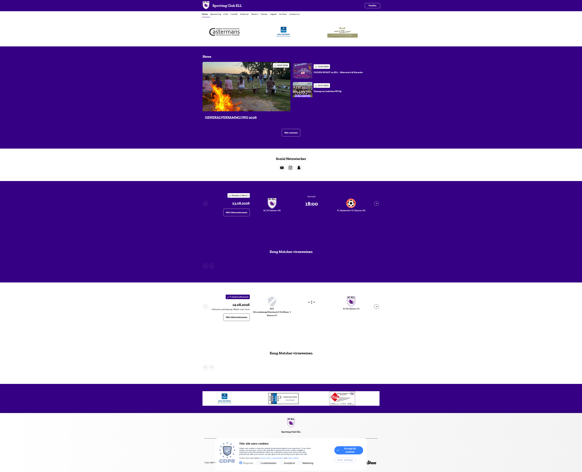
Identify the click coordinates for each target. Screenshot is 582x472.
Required (248, 463)
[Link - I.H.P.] (231, 398)
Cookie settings (293, 458)
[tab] (206, 14)
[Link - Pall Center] (290, 32)
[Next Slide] (376, 203)
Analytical (289, 463)
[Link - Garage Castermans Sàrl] (350, 398)
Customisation (268, 463)
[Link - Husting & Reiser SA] (350, 32)
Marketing (308, 463)
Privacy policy (265, 458)
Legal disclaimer (277, 458)
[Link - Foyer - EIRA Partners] (231, 32)
